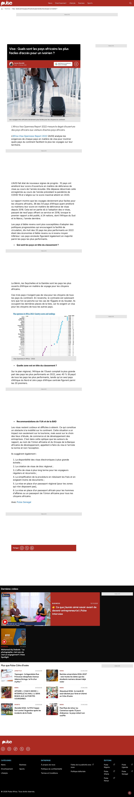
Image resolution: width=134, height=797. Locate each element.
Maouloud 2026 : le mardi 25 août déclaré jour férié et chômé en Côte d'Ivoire (73, 693)
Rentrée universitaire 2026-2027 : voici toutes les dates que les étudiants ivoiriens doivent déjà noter (73, 678)
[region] (67, 644)
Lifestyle (72, 3)
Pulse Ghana (106, 772)
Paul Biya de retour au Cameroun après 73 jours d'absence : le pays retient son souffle (72, 712)
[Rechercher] (130, 3)
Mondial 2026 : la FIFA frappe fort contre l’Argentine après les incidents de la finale (27, 710)
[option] (13, 644)
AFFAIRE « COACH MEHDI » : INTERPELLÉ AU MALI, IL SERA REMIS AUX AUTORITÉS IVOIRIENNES (27, 695)
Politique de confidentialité (51, 769)
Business (81, 3)
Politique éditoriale (78, 771)
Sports (89, 3)
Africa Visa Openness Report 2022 (30, 136)
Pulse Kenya (106, 779)
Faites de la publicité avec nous (81, 766)
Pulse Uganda (125, 766)
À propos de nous (48, 765)
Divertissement (60, 3)
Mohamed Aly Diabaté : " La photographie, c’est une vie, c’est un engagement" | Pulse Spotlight (13, 653)
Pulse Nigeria (107, 766)
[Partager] (76, 64)
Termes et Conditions (49, 773)
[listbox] (67, 644)
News (50, 3)
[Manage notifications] (129, 793)
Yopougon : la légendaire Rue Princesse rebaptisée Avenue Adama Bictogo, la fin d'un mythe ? (26, 678)
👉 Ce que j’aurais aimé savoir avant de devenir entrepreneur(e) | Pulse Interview (74, 610)
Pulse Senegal (24, 502)
